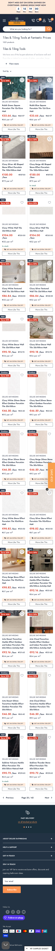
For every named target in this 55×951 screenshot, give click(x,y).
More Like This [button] (14, 129)
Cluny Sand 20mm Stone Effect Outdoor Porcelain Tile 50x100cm (41, 403)
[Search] (48, 29)
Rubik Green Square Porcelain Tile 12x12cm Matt (12, 108)
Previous (10, 797)
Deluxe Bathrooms (10, 102)
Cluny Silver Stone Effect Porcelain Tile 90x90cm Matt (41, 521)
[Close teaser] (47, 489)
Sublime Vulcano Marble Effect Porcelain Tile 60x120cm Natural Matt (13, 765)
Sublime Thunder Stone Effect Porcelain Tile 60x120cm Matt (40, 765)
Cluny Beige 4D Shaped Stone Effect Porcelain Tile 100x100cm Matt (40, 167)
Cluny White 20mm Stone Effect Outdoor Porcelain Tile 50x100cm (13, 403)
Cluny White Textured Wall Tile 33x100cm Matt (13, 290)
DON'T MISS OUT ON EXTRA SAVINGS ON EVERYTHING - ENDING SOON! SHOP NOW (27, 4)
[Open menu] (4, 20)
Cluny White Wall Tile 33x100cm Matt (12, 229)
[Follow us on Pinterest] (18, 912)
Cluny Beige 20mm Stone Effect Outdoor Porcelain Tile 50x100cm (41, 462)
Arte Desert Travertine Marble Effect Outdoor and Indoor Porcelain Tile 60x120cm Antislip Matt (13, 643)
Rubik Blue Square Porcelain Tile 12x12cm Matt (40, 108)
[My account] (44, 20)
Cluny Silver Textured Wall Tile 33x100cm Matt (41, 290)
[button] (51, 475)
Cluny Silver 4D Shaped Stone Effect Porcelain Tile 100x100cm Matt (12, 167)
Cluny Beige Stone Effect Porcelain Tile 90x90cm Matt (13, 580)
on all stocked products (27, 821)
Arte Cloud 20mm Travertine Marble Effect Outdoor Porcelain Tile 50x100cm (40, 705)
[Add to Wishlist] (22, 80)
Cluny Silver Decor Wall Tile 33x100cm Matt (40, 346)
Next (47, 797)
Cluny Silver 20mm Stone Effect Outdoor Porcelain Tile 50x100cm (13, 462)
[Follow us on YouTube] (24, 912)
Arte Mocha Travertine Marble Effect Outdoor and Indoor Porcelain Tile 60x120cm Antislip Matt (41, 581)
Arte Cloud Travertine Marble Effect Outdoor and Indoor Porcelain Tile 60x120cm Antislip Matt (41, 643)
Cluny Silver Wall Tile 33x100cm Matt (39, 229)
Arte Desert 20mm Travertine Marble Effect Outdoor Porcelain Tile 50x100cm (12, 705)
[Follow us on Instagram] (13, 912)
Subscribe (11, 889)
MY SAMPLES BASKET (39, 948)
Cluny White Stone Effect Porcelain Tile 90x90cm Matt (13, 521)
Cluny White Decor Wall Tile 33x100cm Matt (13, 346)
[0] (38, 20)
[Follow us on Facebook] (8, 912)
